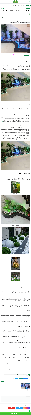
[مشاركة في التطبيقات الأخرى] (13, 378)
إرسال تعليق (27, 396)
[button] (25, 378)
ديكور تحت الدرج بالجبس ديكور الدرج (12, 374)
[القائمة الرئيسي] (29, 1)
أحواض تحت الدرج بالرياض (19, 374)
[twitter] (19, 408)
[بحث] (1, 1)
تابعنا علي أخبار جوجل (27, 411)
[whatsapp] (29, 410)
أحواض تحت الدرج (28, 8)
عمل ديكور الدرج (28, 375)
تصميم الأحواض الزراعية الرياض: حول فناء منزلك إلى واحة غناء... (17, 5)
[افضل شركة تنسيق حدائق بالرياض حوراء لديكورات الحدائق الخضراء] (15, 1)
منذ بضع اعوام (27, 57)
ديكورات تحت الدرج (6, 374)
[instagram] (26, 408)
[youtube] (11, 408)
